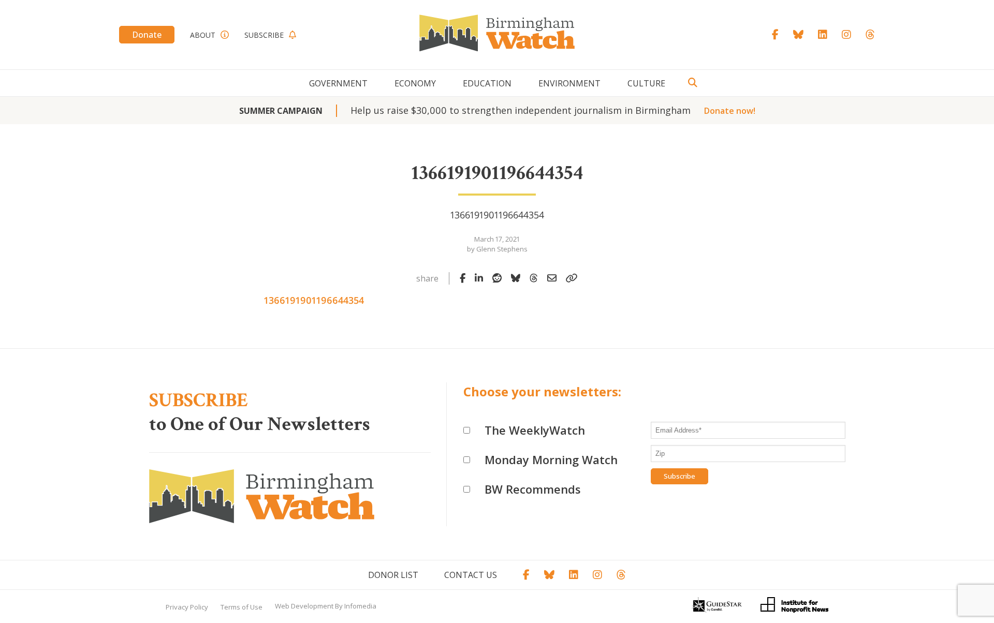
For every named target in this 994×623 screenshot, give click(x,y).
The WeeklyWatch (535, 430)
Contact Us (470, 575)
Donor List (393, 575)
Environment (569, 83)
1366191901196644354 (314, 300)
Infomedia (360, 606)
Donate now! (729, 110)
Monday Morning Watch (551, 459)
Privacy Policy (187, 607)
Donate (147, 34)
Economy (415, 83)
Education (487, 83)
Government (338, 83)
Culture (646, 83)
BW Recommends (533, 489)
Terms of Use (241, 607)
